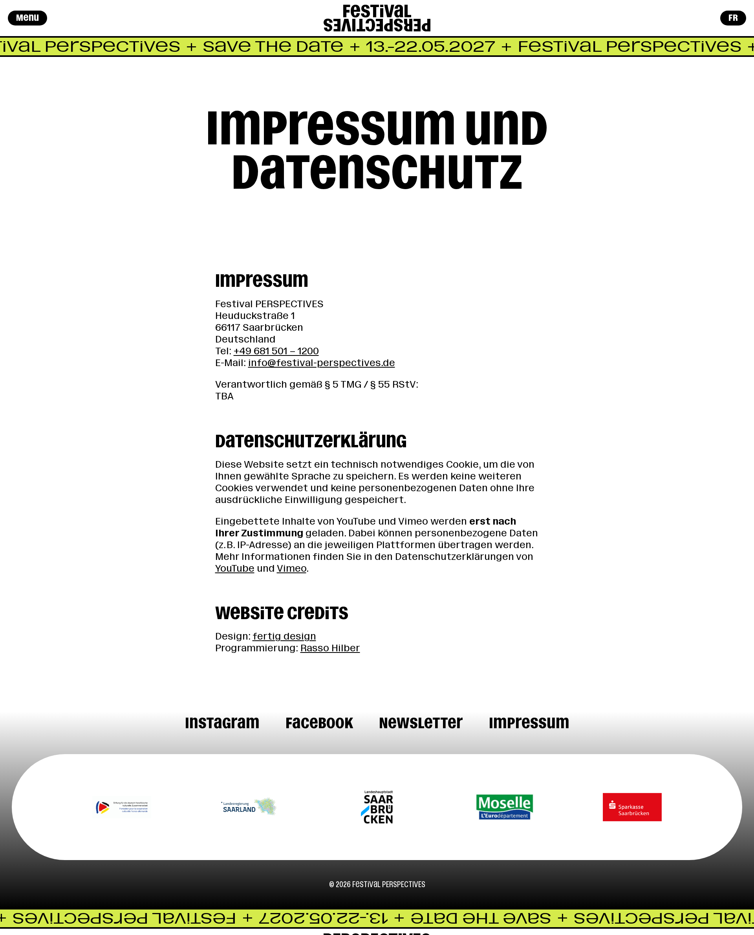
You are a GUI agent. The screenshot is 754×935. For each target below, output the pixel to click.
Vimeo (291, 568)
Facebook (319, 723)
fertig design (284, 636)
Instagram (222, 723)
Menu (27, 18)
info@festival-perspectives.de (321, 362)
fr (733, 18)
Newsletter (421, 723)
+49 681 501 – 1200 (276, 351)
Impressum (529, 723)
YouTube (234, 568)
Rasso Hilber (330, 648)
